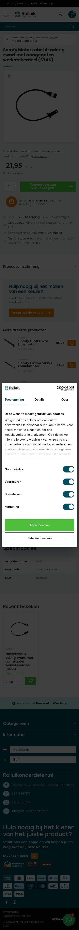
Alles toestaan (40, 525)
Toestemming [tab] (14, 399)
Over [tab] (64, 399)
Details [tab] (40, 399)
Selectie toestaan (40, 538)
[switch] (68, 482)
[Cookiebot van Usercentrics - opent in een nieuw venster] (56, 388)
